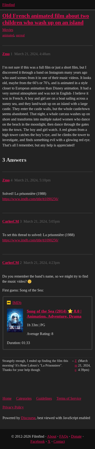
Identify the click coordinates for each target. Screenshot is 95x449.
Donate (76, 436)
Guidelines (44, 398)
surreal (20, 35)
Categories (24, 398)
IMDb (16, 303)
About (51, 436)
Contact (59, 441)
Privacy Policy (13, 407)
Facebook (37, 441)
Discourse (28, 418)
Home (7, 398)
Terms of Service (68, 398)
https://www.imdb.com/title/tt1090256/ (30, 199)
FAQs (63, 436)
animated (8, 35)
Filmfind (8, 5)
